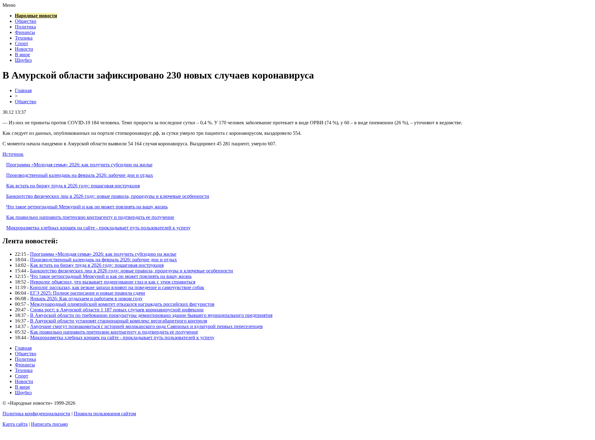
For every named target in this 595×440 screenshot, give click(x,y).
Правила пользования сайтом (105, 413)
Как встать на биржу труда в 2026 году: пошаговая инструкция (73, 185)
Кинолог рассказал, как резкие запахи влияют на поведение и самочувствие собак (117, 287)
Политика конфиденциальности (36, 413)
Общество (25, 21)
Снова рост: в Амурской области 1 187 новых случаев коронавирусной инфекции (117, 309)
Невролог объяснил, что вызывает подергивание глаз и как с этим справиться (112, 281)
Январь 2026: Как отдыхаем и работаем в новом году (86, 298)
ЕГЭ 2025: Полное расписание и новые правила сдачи (87, 293)
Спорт (21, 43)
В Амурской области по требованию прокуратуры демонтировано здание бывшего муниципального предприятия (151, 315)
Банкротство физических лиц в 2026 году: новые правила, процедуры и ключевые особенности (107, 196)
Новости (24, 49)
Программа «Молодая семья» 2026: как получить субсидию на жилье (79, 164)
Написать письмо (49, 424)
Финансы (25, 32)
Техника (24, 38)
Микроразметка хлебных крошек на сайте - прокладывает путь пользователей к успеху (98, 227)
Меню (8, 5)
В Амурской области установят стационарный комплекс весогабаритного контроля (118, 320)
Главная (23, 90)
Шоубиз (23, 60)
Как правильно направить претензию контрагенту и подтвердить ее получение (90, 217)
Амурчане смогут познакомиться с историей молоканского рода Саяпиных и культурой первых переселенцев (146, 326)
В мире (22, 54)
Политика (25, 26)
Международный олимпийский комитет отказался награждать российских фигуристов (122, 304)
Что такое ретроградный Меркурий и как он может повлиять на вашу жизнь (87, 206)
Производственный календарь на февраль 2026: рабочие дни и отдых (79, 175)
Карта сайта (15, 424)
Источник (13, 154)
